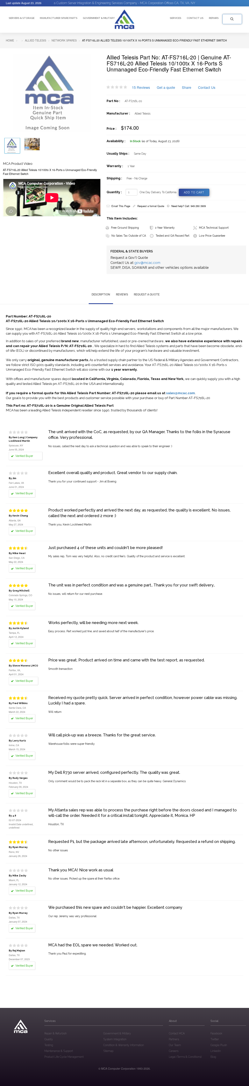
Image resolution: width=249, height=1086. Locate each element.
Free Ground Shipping (125, 227)
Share (186, 87)
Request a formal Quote (150, 206)
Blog (213, 1056)
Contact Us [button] (195, 18)
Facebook (216, 1033)
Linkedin (215, 1051)
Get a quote (166, 87)
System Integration (114, 1039)
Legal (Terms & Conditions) (185, 1056)
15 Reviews (141, 87)
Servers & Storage (21, 18)
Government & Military (99, 18)
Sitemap (108, 1051)
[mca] (21, 1026)
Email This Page (120, 206)
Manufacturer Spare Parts (58, 18)
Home (10, 40)
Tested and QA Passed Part (172, 235)
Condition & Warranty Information (123, 1045)
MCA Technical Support (214, 227)
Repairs (214, 18)
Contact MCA (177, 1033)
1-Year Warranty (165, 227)
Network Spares (64, 40)
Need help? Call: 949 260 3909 (188, 206)
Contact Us (206, 87)
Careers (173, 1051)
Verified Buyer (24, 455)
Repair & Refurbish (55, 1033)
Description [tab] (101, 294)
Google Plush (218, 1045)
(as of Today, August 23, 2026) (161, 141)
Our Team (175, 1045)
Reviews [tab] (122, 294)
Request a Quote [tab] (147, 294)
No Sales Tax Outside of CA (128, 235)
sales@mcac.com (180, 393)
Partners (174, 1039)
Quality (48, 1039)
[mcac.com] (124, 19)
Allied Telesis (35, 40)
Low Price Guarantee (212, 235)
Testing (48, 1045)
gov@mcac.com (147, 263)
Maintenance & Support (58, 1051)
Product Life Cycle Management (64, 1056)
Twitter (214, 1039)
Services (175, 18)
